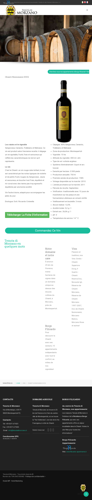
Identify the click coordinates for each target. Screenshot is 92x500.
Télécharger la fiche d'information (27, 214)
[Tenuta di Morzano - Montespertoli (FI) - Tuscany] (21, 10)
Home (18, 383)
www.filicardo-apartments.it (76, 452)
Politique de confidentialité (34, 476)
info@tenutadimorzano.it (17, 430)
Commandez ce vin (47, 230)
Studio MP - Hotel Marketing (13, 481)
